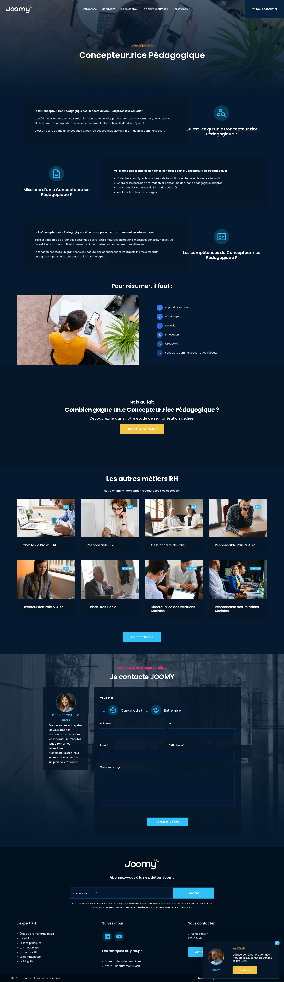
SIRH (66, 507)
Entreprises (89, 9)
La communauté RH (155, 9)
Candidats (108, 9)
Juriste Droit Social (102, 607)
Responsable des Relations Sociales (237, 609)
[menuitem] (89, 9)
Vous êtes (107, 698)
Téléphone (176, 745)
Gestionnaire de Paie (168, 545)
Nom (173, 723)
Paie (194, 507)
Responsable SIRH (101, 545)
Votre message (110, 767)
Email (104, 745)
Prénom (106, 723)
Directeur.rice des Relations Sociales (173, 609)
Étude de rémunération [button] (142, 429)
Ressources (180, 9)
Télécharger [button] (244, 970)
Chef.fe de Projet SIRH (40, 545)
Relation (127, 568)
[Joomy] (19, 9)
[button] (46, 518)
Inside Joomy (128, 9)
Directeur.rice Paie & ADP (43, 607)
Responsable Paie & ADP (235, 545)
